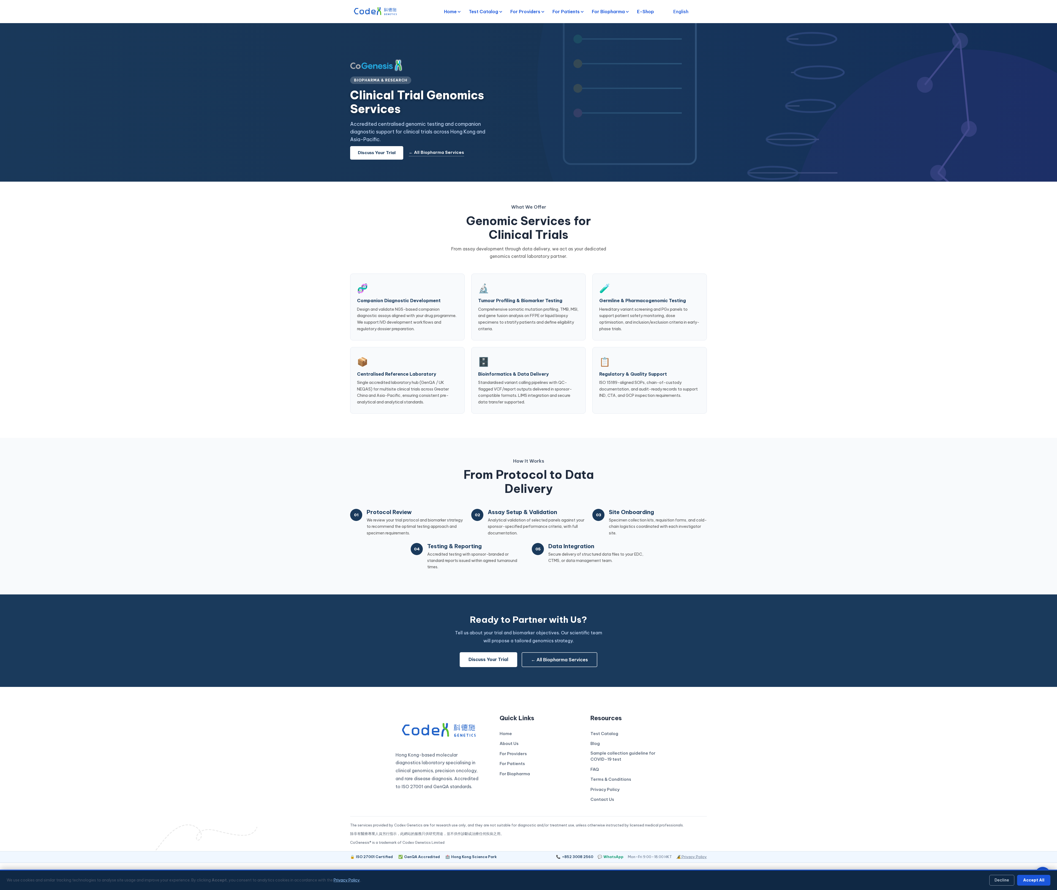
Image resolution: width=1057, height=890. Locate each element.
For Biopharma (608, 11)
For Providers (525, 11)
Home (450, 11)
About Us (509, 743)
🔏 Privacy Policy (691, 856)
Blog (595, 743)
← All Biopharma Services (436, 152)
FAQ (594, 769)
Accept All (1033, 880)
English (680, 11)
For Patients (566, 11)
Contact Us (602, 799)
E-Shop (645, 11)
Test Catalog (483, 11)
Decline (1002, 880)
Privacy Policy (605, 789)
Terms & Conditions (610, 779)
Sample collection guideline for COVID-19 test (622, 756)
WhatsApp (610, 856)
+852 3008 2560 (574, 856)
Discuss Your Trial (377, 152)
